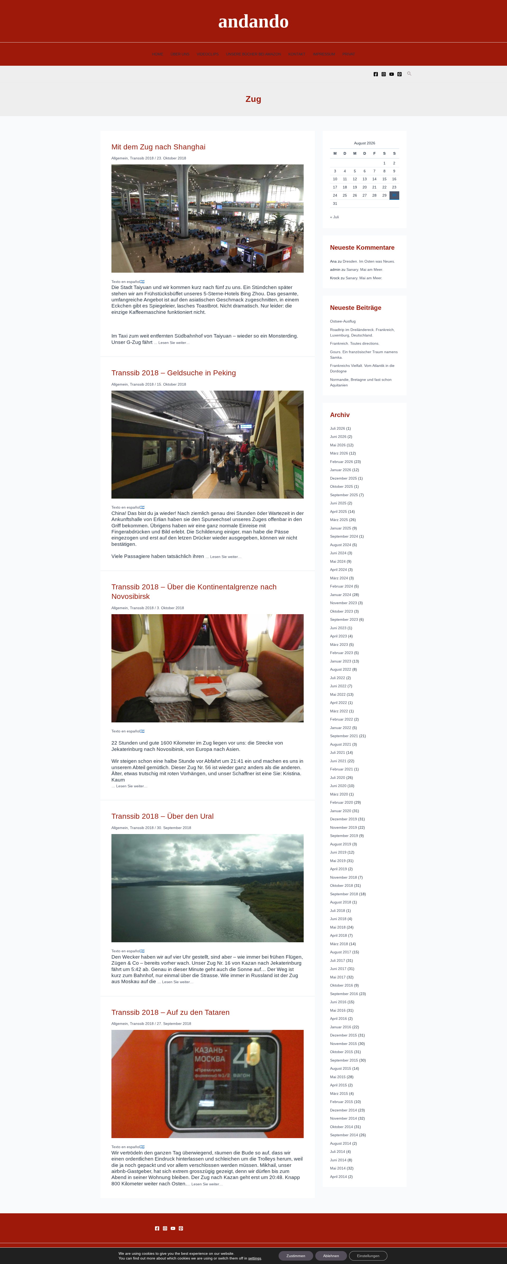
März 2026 (339, 453)
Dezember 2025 (343, 478)
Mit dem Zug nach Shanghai (158, 147)
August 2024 (340, 545)
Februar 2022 (341, 719)
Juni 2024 (338, 553)
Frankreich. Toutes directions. (354, 343)
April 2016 (338, 1018)
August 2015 (340, 1068)
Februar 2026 (341, 462)
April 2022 (338, 702)
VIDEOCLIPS (208, 54)
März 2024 (339, 578)
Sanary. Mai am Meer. (364, 269)
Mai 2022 (338, 694)
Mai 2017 (338, 977)
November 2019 (343, 827)
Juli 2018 (337, 910)
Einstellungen (368, 1256)
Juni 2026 (338, 436)
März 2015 (339, 1093)
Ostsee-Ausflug (343, 321)
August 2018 (340, 902)
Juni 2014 (338, 1160)
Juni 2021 (338, 761)
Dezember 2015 (343, 1035)
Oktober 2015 (341, 1052)
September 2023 (344, 619)
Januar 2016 (340, 1027)
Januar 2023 (340, 661)
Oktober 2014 (341, 1127)
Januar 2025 (340, 528)
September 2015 (344, 1060)
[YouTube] (391, 74)
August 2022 (340, 669)
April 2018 (338, 935)
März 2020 (339, 794)
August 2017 (340, 952)
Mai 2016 (338, 1010)
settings (254, 1258)
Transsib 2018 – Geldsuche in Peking (173, 373)
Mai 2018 (338, 927)
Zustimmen (296, 1256)
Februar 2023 (341, 653)
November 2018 (343, 877)
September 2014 (344, 1135)
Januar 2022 (340, 728)
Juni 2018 (338, 919)
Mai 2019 (338, 861)
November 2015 (343, 1044)
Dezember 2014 (343, 1110)
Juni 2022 (338, 686)
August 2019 (340, 844)
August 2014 (340, 1143)
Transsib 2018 (142, 158)
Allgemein (119, 158)
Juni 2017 (338, 969)
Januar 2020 (340, 811)
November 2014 (343, 1118)
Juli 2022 (337, 678)
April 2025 (338, 511)
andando (253, 21)
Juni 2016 (338, 1002)
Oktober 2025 (341, 486)
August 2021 (340, 744)
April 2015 (338, 1085)
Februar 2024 (341, 586)
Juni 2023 (338, 628)
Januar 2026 (340, 470)
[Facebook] (375, 74)
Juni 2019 (338, 852)
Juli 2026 (337, 428)
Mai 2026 (338, 445)
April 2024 (338, 569)
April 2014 (338, 1177)
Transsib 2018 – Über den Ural (162, 816)
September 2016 (344, 994)
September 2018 (344, 894)
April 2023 (338, 636)
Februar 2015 (341, 1102)
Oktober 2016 (341, 985)
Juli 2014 (337, 1151)
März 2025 (339, 520)
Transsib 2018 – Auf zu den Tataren (170, 1012)
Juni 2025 (338, 503)
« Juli (334, 217)
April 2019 (338, 869)
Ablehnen (331, 1256)
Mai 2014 (338, 1168)
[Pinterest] (399, 74)
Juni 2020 (338, 786)
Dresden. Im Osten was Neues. (369, 261)
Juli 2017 (337, 960)
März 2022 (339, 711)
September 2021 (344, 736)
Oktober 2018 (341, 885)
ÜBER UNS (180, 54)
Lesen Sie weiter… (174, 342)
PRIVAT (348, 54)
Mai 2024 (338, 561)
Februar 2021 (341, 769)
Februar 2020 (341, 802)
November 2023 (343, 603)
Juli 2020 (337, 777)
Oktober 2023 (341, 611)
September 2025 (344, 495)
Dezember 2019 (343, 819)
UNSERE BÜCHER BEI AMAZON (253, 54)
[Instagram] (383, 74)
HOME (157, 54)
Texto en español (125, 282)
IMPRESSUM (324, 54)
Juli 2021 (337, 752)
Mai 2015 (338, 1077)
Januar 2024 (340, 595)
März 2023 (339, 644)
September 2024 (344, 536)
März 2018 (339, 944)
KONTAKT (297, 54)
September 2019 (344, 836)
